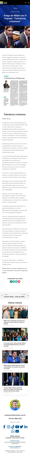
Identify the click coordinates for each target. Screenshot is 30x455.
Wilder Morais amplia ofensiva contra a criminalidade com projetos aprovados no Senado (14, 367)
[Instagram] (8, 427)
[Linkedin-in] (26, 427)
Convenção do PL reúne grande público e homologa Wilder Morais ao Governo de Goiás (15, 344)
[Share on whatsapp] (13, 281)
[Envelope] (17, 431)
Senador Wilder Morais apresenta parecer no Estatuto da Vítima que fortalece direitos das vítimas (13, 389)
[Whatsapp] (13, 431)
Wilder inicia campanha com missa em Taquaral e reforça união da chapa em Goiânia (14, 322)
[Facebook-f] (4, 427)
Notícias (16, 8)
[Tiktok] (13, 427)
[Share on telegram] (16, 281)
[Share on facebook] (11, 281)
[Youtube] (17, 427)
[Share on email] (19, 281)
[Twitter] (21, 427)
